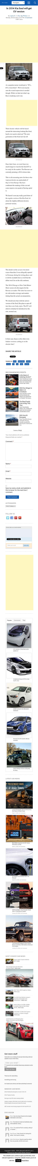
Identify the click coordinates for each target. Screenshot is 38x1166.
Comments (17, 620)
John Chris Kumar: (14, 1139)
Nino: (11, 1122)
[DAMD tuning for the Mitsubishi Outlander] (19, 695)
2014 (14, 361)
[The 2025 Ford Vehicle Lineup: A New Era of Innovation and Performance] (9, 999)
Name (8, 464)
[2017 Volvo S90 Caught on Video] (9, 992)
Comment (10, 441)
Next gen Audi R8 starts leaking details (14, 1098)
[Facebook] (11, 517)
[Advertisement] (19, 43)
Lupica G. (13, 16)
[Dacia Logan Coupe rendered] (9, 961)
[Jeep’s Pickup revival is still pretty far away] (19, 755)
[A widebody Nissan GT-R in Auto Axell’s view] (19, 665)
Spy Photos (24, 16)
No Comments (22, 813)
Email (8, 471)
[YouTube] (19, 517)
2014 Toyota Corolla (10, 1095)
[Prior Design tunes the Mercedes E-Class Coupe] (19, 978)
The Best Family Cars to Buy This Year (24, 403)
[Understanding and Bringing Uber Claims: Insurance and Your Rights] (19, 1032)
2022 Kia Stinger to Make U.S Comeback (25, 390)
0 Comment (28, 17)
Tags (24, 620)
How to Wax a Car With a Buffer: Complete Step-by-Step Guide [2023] (22, 1006)
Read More (25, 1160)
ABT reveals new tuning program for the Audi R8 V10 (18, 1106)
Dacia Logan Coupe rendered (21, 959)
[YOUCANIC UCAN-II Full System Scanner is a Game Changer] (9, 1013)
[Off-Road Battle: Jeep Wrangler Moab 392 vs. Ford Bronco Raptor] (19, 895)
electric (28, 361)
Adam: (11, 1127)
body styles (21, 361)
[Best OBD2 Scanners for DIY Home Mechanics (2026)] (19, 828)
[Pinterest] (15, 517)
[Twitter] (7, 517)
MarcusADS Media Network (23, 1152)
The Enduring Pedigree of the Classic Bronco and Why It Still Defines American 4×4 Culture (22, 945)
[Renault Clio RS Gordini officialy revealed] (19, 725)
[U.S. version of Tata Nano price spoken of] (19, 635)
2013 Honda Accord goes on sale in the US (15, 1091)
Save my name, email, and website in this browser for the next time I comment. (18, 490)
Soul (21, 364)
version (27, 364)
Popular (9, 620)
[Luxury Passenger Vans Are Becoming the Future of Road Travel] (19, 795)
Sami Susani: (13, 1133)
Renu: (11, 1116)
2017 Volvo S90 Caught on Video (22, 990)
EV (13, 364)
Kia (19, 16)
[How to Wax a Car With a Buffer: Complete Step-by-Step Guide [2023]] (9, 1006)
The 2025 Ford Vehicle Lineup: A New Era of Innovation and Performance (22, 999)
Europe (8, 364)
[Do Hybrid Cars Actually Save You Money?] (19, 862)
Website (8, 479)
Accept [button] (18, 1160)
